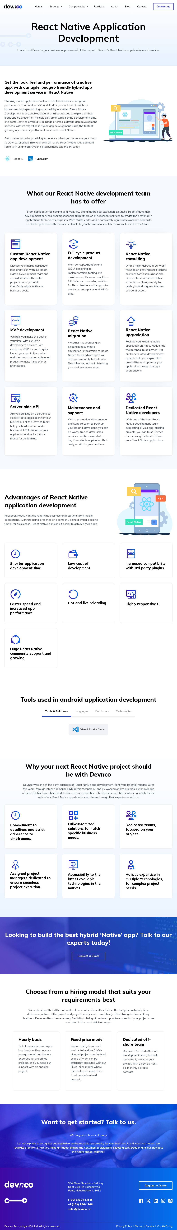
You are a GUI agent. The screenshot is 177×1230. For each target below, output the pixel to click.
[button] (56, 6)
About (114, 6)
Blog (127, 6)
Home (38, 6)
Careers (141, 6)
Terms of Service (144, 1226)
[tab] (56, 712)
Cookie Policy (165, 1226)
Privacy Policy (124, 1226)
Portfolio (99, 6)
